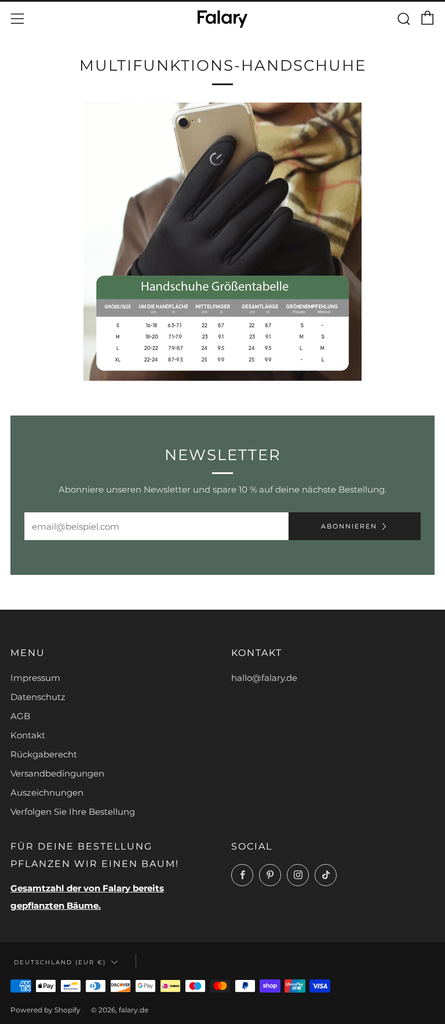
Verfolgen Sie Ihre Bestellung (72, 811)
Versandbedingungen (57, 773)
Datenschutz (37, 696)
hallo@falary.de (264, 677)
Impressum (35, 677)
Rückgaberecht (43, 754)
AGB (20, 715)
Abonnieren (349, 526)
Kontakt (27, 735)
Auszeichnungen (46, 792)
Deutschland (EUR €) (60, 962)
